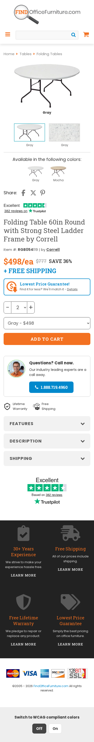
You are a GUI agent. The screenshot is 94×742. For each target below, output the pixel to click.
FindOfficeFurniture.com (51, 686)
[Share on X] (33, 193)
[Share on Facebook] (23, 193)
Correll (53, 249)
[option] (29, 135)
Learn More (23, 575)
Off (39, 728)
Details (72, 289)
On (55, 728)
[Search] (73, 35)
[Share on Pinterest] (43, 193)
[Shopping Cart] (86, 34)
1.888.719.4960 (54, 387)
